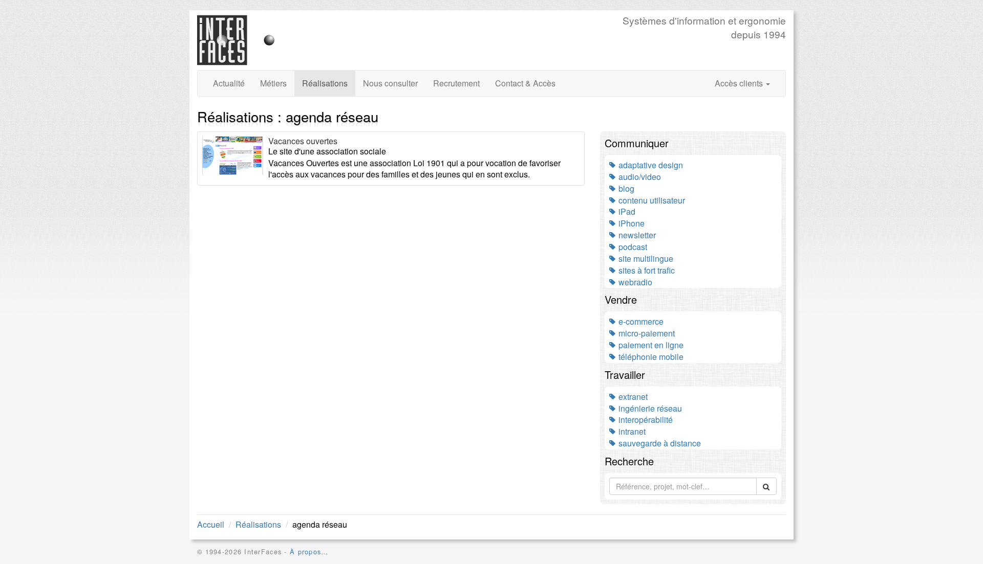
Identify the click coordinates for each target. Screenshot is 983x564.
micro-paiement (645, 333)
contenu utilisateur (650, 200)
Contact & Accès (525, 83)
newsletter (636, 235)
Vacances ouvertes (302, 141)
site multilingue (644, 258)
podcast (631, 247)
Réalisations (325, 83)
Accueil (210, 524)
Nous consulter (390, 83)
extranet (632, 396)
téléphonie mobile (649, 357)
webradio (634, 282)
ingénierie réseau (649, 408)
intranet (631, 431)
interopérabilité (644, 419)
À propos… (309, 551)
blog (625, 188)
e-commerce (640, 321)
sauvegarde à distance (658, 443)
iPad (625, 211)
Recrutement (456, 83)
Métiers (273, 83)
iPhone (630, 223)
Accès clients (740, 83)
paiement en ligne (649, 345)
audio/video (638, 177)
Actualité (229, 83)
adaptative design (649, 165)
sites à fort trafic (645, 270)
